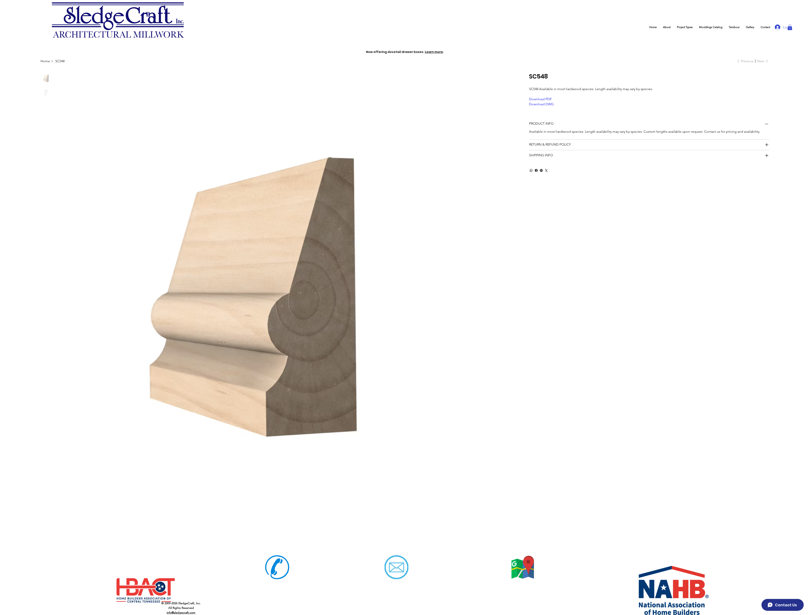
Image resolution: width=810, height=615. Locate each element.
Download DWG (541, 104)
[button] (685, 27)
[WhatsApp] (531, 170)
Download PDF (540, 99)
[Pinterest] (541, 170)
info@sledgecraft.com (181, 612)
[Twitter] (546, 170)
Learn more (434, 52)
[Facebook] (536, 170)
